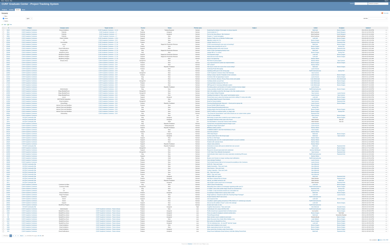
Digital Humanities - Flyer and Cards (217, 166)
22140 (8, 68)
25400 (8, 192)
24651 (8, 138)
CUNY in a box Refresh (213, 115)
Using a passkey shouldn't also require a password (221, 89)
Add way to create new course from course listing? (221, 66)
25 (38, 235)
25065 (8, 201)
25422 (8, 44)
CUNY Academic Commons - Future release (108, 209)
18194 (8, 40)
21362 (8, 95)
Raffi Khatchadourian (315, 71)
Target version (109, 28)
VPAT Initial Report (212, 133)
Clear (10, 24)
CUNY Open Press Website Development (218, 152)
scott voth (315, 38)
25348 (8, 125)
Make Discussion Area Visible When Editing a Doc (221, 219)
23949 (8, 146)
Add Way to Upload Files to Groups (216, 178)
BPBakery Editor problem (214, 127)
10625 (8, 172)
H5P (208, 156)
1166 (8, 227)
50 (40, 235)
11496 (8, 38)
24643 (8, 97)
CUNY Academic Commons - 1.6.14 (108, 30)
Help (11, 0)
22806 (8, 186)
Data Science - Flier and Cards (215, 168)
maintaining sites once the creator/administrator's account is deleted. (226, 140)
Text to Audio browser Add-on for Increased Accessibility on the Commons (227, 162)
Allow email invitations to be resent (216, 225)
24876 (8, 115)
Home (2, 0)
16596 (8, 103)
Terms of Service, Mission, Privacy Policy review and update (223, 79)
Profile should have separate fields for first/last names (222, 211)
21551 (8, 109)
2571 (8, 182)
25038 (8, 196)
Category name (64, 28)
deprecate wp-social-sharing (215, 56)
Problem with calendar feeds (215, 142)
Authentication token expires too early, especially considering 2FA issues (227, 154)
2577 (8, 119)
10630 (8, 166)
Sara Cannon (341, 60)
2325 (8, 211)
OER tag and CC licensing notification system (219, 85)
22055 (8, 93)
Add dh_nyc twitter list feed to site (216, 180)
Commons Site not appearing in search (218, 77)
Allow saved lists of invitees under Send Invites (220, 229)
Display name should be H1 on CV (216, 46)
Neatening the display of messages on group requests (222, 30)
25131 (8, 131)
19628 (8, 162)
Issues (18, 9)
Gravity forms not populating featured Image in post (221, 123)
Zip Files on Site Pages (213, 138)
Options (6, 21)
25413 (8, 56)
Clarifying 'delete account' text (215, 81)
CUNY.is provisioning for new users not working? (220, 44)
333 (8, 231)
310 (8, 215)
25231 (8, 62)
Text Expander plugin (213, 54)
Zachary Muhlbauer (315, 150)
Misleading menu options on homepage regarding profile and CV (225, 186)
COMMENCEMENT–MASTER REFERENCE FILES (221, 129)
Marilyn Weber (315, 48)
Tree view (386, 13)
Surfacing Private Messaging (215, 68)
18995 (8, 81)
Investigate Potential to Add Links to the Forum (220, 119)
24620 (8, 142)
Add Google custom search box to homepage (219, 182)
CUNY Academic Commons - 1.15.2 (108, 38)
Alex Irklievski (315, 164)
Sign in (386, 0)
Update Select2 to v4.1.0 (214, 42)
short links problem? (212, 131)
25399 (8, 50)
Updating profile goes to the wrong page (218, 71)
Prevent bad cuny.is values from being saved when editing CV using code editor (229, 97)
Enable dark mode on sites (214, 205)
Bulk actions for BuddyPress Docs (216, 221)
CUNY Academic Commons (29, 30)
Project (30, 28)
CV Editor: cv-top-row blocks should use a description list (222, 190)
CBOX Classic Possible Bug (215, 184)
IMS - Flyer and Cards (213, 172)
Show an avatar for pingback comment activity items (221, 213)
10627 (8, 170)
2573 (8, 180)
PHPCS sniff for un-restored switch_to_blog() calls (221, 111)
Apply (5, 24)
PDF (387, 240)
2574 (8, 178)
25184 (8, 127)
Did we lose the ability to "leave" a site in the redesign (222, 203)
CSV (384, 240)
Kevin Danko (315, 129)
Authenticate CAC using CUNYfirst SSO (218, 209)
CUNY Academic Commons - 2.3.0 (108, 40)
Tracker (143, 28)
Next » (22, 235)
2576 (8, 121)
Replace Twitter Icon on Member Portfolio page (220, 38)
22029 (8, 156)
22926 (8, 150)
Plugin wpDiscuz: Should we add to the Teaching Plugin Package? (225, 194)
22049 (8, 154)
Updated (368, 28)
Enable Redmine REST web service (217, 196)
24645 (8, 140)
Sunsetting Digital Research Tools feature (218, 99)
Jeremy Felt (341, 46)
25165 (8, 129)
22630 (8, 105)
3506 (8, 36)
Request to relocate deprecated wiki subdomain (220, 150)
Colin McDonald (315, 79)
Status (6, 18)
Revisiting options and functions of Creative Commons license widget (226, 87)
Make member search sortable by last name (219, 217)
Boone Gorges (341, 30)
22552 (8, 91)
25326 (8, 42)
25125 (8, 136)
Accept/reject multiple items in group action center (221, 192)
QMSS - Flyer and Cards (214, 174)
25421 (8, 188)
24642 (8, 203)
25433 (8, 123)
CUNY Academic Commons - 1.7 (108, 32)
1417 (8, 221)
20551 (8, 60)
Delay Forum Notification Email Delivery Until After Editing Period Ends (226, 231)
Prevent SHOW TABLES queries (216, 105)
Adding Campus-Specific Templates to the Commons (221, 75)
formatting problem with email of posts (217, 48)
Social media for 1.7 (212, 32)
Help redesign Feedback (214, 160)
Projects (7, 0)
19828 (8, 184)
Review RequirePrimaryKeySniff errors (218, 107)
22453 (8, 152)
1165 (8, 229)
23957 (8, 64)
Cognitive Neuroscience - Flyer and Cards (218, 207)
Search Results (211, 148)
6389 (8, 219)
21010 (8, 77)
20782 (8, 79)
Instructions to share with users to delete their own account (223, 146)
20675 (8, 158)
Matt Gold (315, 30)
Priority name (198, 28)
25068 (8, 198)
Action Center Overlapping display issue (218, 50)
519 (8, 223)
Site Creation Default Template (215, 93)
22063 (8, 71)
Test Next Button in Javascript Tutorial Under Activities (222, 121)
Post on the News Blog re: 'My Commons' (218, 34)
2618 (8, 117)
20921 (8, 113)
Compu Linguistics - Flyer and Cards (217, 170)
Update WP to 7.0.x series (214, 52)
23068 (8, 148)
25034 (8, 205)
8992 (8, 176)
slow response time (212, 198)
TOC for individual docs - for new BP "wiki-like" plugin (221, 223)
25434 (8, 54)
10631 (8, 164)
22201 (8, 89)
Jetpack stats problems (213, 144)
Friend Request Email (213, 215)
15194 (8, 111)
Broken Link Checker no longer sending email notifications (223, 158)
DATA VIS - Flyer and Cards (214, 164)
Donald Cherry (341, 207)
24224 (8, 144)
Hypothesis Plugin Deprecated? (216, 125)
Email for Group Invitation (214, 101)
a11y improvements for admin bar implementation (220, 62)
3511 (8, 32)
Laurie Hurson (315, 68)
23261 (8, 58)
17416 (8, 99)
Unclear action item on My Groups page (218, 136)
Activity (11, 9)
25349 (8, 46)
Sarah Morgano (341, 32)
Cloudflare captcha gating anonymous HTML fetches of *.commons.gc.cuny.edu (229, 201)
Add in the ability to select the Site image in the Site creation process (226, 91)
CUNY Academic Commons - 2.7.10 (108, 42)
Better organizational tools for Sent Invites (218, 227)
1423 (8, 213)
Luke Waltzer (315, 219)
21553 (8, 101)
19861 (8, 160)
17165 (8, 194)
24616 (8, 48)
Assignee (341, 28)
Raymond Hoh (315, 42)
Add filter (365, 18)
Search (352, 3)
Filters (5, 16)
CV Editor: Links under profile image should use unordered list (224, 188)
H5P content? (211, 64)
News (23, 9)
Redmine (190, 243)
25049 (8, 52)
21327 (8, 75)
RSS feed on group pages (214, 60)
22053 (8, 73)
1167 (8, 225)
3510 (8, 34)
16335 (8, 87)
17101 (8, 85)
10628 (8, 168)
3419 (8, 30)
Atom (381, 240)
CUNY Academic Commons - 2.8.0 (108, 60)
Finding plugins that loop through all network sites (221, 109)
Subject (254, 28)
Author (316, 28)
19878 (8, 209)
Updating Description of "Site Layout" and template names (223, 95)
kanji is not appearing (213, 58)
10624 (8, 174)
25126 (8, 133)
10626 (8, 207)
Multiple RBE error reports (214, 176)
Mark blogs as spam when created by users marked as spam (223, 117)
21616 (8, 107)
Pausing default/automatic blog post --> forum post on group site (224, 103)
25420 (8, 190)
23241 (8, 66)
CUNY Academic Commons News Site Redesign (220, 73)
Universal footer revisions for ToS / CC (217, 83)
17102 (8, 83)
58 (8, 217)
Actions (386, 30)
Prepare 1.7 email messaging (215, 36)
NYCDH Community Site (29, 117)
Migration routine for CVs (214, 40)
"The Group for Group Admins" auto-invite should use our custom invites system (229, 113)
